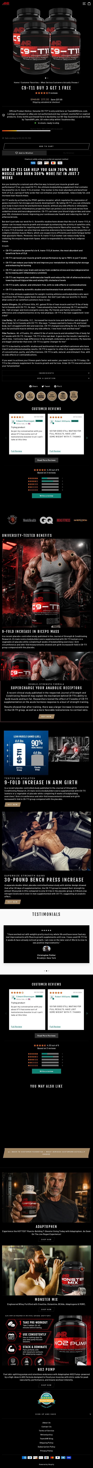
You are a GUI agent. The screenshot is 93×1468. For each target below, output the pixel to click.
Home (16, 82)
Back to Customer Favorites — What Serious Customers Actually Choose (48, 1153)
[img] (17, 417)
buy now (13, 804)
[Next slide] (87, 438)
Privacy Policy (46, 1451)
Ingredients (46, 373)
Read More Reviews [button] (46, 460)
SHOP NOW (46, 1239)
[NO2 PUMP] (46, 1340)
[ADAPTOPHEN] (46, 1198)
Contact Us (46, 1427)
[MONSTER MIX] (46, 1270)
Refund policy (46, 1434)
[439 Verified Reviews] (46, 1409)
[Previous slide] (6, 438)
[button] (42, 93)
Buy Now (46, 716)
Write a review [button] (46, 495)
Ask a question (46, 378)
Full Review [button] (16, 451)
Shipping (36, 102)
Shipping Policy (46, 1443)
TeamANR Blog (46, 1438)
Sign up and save (45, 1414)
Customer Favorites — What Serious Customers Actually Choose (49, 82)
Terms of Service (46, 1430)
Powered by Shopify (46, 1464)
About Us (47, 1423)
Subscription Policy (46, 1447)
